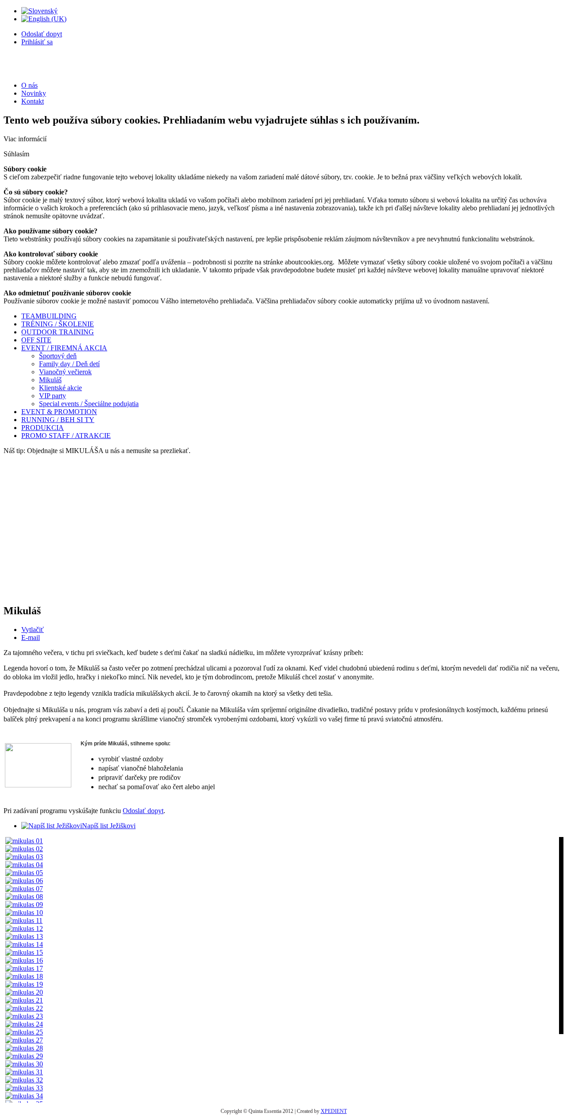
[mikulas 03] (24, 856)
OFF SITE (36, 340)
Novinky (33, 93)
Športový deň (58, 356)
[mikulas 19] (24, 984)
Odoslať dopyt (41, 34)
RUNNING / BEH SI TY (57, 419)
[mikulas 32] (24, 1080)
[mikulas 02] (24, 849)
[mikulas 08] (24, 896)
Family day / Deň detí (69, 364)
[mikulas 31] (24, 1072)
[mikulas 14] (24, 944)
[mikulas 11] (24, 920)
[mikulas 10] (24, 912)
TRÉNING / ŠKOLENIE (57, 324)
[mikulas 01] (24, 841)
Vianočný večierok (65, 372)
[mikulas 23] (24, 1016)
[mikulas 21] (24, 1000)
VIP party (52, 395)
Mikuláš (50, 380)
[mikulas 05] (24, 872)
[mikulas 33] (24, 1088)
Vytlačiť (32, 629)
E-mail (30, 637)
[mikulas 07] (24, 888)
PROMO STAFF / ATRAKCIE (66, 435)
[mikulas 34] (24, 1096)
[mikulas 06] (24, 880)
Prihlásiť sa (37, 42)
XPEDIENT (334, 1111)
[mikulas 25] (24, 1032)
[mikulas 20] (24, 992)
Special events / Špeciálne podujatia (89, 403)
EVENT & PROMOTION (59, 411)
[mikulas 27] (24, 1040)
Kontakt (32, 101)
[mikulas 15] (24, 952)
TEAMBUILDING (49, 316)
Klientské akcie (60, 387)
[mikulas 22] (24, 1008)
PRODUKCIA (42, 427)
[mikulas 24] (24, 1024)
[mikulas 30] (24, 1064)
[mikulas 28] (24, 1048)
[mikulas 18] (24, 976)
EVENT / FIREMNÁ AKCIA (64, 348)
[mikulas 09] (24, 904)
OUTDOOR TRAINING (57, 332)
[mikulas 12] (24, 928)
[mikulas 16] (24, 960)
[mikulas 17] (24, 968)
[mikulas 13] (24, 936)
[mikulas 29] (24, 1056)
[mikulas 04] (24, 864)
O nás (29, 85)
